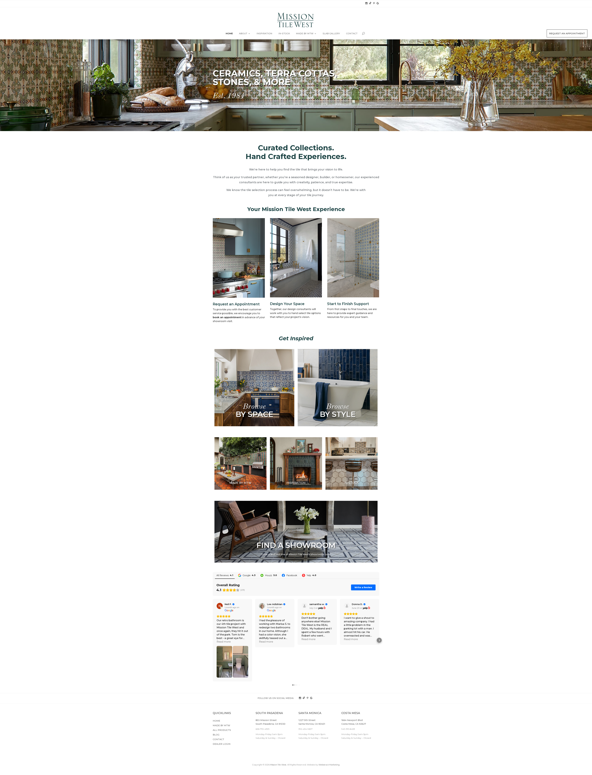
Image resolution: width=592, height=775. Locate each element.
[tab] (254, 387)
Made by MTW (304, 33)
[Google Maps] (377, 3)
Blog (216, 735)
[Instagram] (367, 3)
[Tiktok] (370, 3)
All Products (222, 730)
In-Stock (284, 33)
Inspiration (264, 33)
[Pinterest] (374, 3)
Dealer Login (221, 744)
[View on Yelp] (304, 606)
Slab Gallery (331, 33)
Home (229, 33)
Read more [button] (224, 641)
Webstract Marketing (329, 764)
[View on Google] (220, 606)
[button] (212, 640)
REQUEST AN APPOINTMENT (567, 33)
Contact (352, 33)
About (243, 33)
